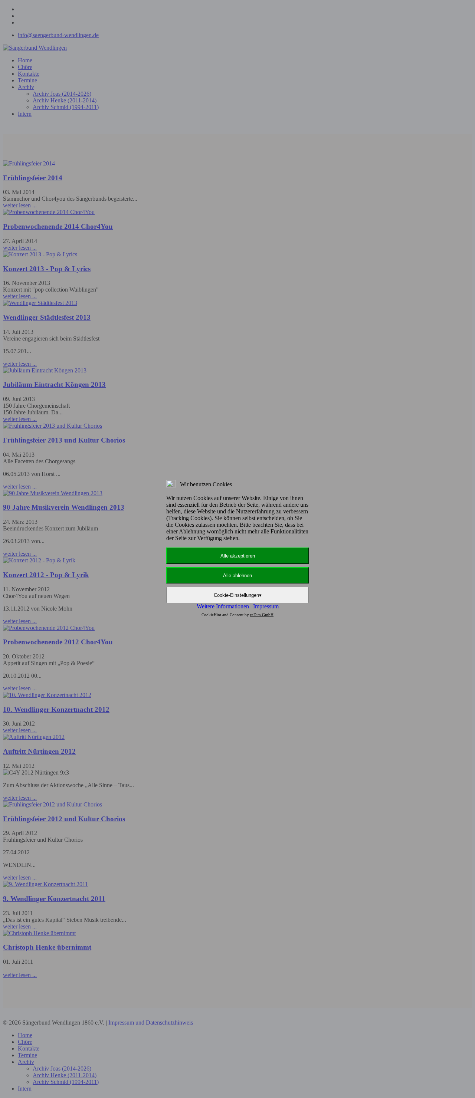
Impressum (266, 606)
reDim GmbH (261, 614)
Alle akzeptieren (237, 556)
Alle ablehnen (237, 575)
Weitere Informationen (223, 606)
